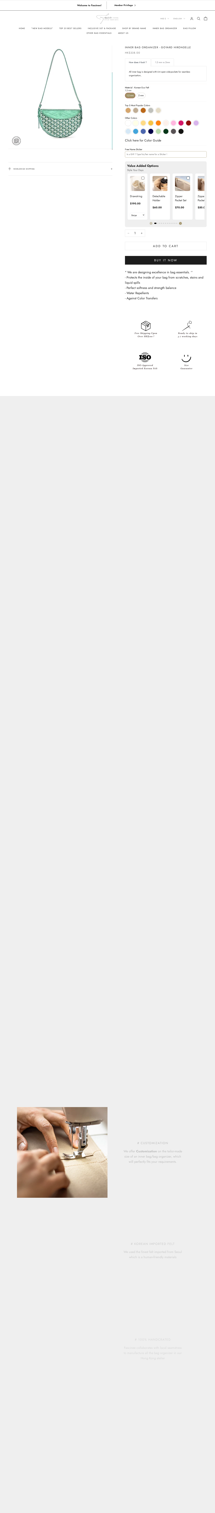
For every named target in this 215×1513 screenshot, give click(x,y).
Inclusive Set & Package (102, 28)
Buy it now (165, 260)
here (136, 140)
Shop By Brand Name (134, 28)
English (177, 18)
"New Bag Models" (42, 28)
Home (22, 28)
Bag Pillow (189, 28)
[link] (137, 183)
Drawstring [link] (136, 196)
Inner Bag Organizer (165, 28)
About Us (123, 33)
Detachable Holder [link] (159, 198)
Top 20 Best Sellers (70, 28)
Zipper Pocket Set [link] (180, 198)
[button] (180, 223)
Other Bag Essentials (99, 33)
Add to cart (165, 246)
